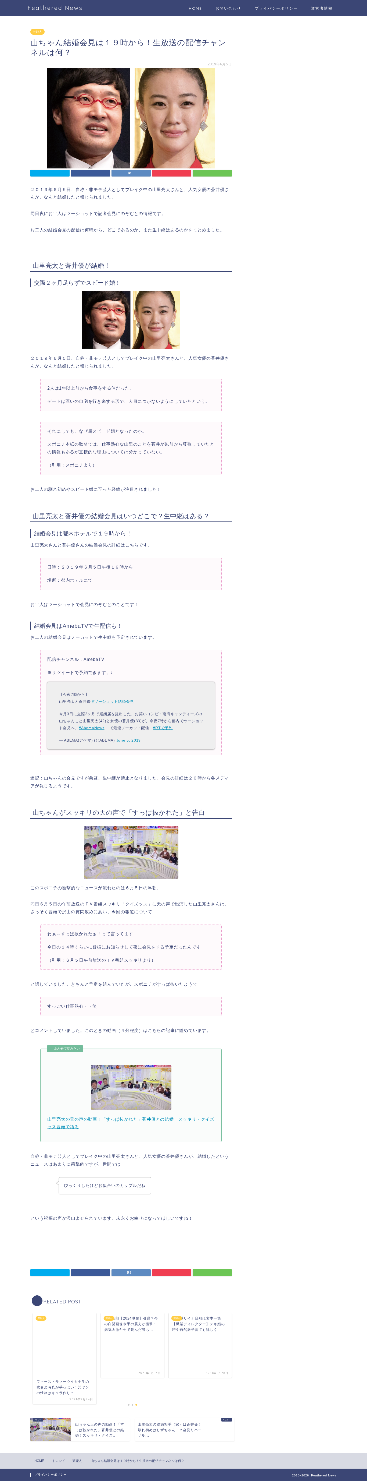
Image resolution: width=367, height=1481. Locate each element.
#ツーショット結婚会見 (113, 701)
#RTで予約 (162, 728)
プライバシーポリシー (276, 8)
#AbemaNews (91, 728)
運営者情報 (322, 8)
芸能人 (37, 31)
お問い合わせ (228, 8)
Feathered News (55, 7)
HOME (195, 8)
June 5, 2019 (128, 740)
